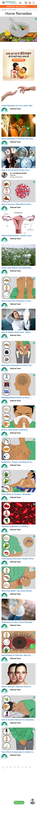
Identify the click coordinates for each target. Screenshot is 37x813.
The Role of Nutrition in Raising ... (15, 526)
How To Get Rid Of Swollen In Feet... (16, 301)
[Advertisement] (18, 794)
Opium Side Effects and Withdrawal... (17, 267)
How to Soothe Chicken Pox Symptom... (18, 719)
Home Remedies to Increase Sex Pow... (17, 138)
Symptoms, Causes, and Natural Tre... (17, 462)
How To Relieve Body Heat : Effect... (16, 332)
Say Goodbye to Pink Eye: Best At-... (16, 655)
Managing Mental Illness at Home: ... (16, 397)
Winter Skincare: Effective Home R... (16, 686)
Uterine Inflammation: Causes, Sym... (17, 235)
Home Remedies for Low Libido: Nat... (17, 105)
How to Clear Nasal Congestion (14, 429)
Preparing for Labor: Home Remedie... (17, 622)
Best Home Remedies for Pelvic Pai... (17, 365)
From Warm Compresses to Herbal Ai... (17, 752)
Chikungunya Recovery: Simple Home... (18, 558)
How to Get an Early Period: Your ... (16, 170)
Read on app (19, 803)
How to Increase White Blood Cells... (16, 204)
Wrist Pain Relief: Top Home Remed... (17, 591)
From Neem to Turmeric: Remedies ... (17, 494)
